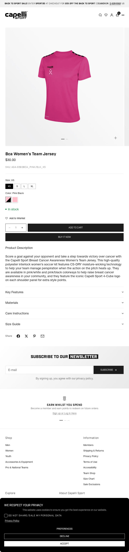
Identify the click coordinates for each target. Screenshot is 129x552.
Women (9, 450)
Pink (15, 200)
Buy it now (64, 237)
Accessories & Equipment (19, 461)
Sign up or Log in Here (65, 413)
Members (88, 445)
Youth (8, 456)
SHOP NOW (115, 3)
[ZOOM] (115, 138)
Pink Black (8, 200)
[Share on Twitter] (26, 336)
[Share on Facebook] (18, 336)
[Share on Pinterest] (34, 336)
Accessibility (89, 467)
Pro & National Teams (16, 467)
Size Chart (88, 478)
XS (9, 186)
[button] (15, 218)
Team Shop (89, 473)
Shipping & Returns (93, 450)
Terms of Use (90, 461)
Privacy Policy (90, 456)
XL (32, 186)
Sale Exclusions (91, 484)
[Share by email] (42, 336)
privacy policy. (84, 378)
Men (7, 445)
